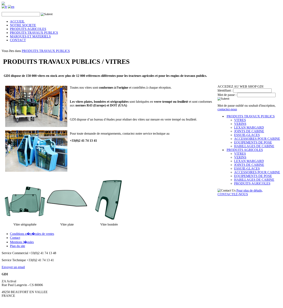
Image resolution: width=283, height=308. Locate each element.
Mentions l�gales (22, 242)
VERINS (240, 124)
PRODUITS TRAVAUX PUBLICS (34, 32)
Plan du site (17, 246)
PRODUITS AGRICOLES (28, 29)
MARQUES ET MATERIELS (30, 36)
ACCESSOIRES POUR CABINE (257, 138)
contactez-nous (227, 109)
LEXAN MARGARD (249, 127)
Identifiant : (225, 90)
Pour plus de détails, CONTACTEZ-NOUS (240, 192)
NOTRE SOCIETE (23, 25)
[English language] (11, 6)
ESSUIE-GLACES (247, 135)
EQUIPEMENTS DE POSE (253, 142)
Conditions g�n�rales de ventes (32, 234)
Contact (15, 237)
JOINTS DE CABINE (249, 131)
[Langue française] (4, 6)
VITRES (240, 120)
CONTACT (18, 40)
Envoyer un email (13, 267)
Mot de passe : (227, 95)
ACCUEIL (17, 21)
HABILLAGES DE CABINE (254, 146)
